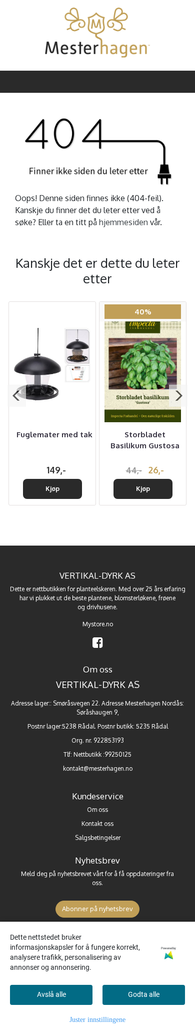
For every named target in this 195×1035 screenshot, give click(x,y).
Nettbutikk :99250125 (103, 754)
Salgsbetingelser (97, 837)
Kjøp (53, 488)
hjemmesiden (123, 222)
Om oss (97, 809)
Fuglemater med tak (54, 434)
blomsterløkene (135, 598)
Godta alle (144, 994)
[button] (17, 396)
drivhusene (101, 607)
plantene (100, 598)
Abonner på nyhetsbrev (97, 909)
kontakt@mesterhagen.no (97, 768)
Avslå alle (51, 994)
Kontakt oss (98, 823)
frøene (167, 598)
